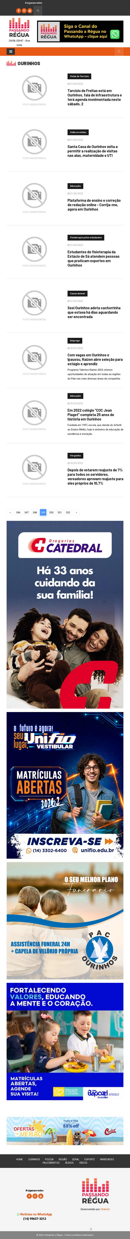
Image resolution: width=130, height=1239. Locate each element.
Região (63, 1159)
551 (60, 512)
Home (19, 1159)
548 (35, 512)
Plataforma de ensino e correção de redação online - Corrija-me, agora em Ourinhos (94, 204)
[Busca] (38, 11)
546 (18, 512)
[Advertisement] (65, 1234)
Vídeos (83, 1162)
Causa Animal (77, 293)
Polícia (49, 1159)
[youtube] (30, 10)
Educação (75, 186)
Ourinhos (34, 1159)
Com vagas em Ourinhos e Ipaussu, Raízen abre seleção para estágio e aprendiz (95, 359)
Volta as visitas (78, 132)
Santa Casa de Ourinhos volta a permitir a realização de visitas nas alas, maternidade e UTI (93, 151)
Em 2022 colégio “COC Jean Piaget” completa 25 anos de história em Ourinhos (91, 414)
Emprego (75, 340)
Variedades (107, 1159)
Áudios (69, 1162)
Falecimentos (51, 1162)
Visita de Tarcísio (79, 76)
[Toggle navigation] (11, 51)
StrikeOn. (105, 1209)
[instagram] (24, 10)
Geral (75, 1159)
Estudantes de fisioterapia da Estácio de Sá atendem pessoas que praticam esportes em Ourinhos (94, 258)
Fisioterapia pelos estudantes (86, 237)
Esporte (89, 1159)
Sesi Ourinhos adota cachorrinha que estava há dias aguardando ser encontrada (94, 312)
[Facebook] (18, 10)
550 (51, 512)
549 (43, 512)
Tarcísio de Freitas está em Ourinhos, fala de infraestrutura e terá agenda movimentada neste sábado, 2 (95, 97)
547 (27, 512)
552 (68, 512)
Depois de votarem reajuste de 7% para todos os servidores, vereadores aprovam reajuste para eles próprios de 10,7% (95, 476)
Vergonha (75, 455)
